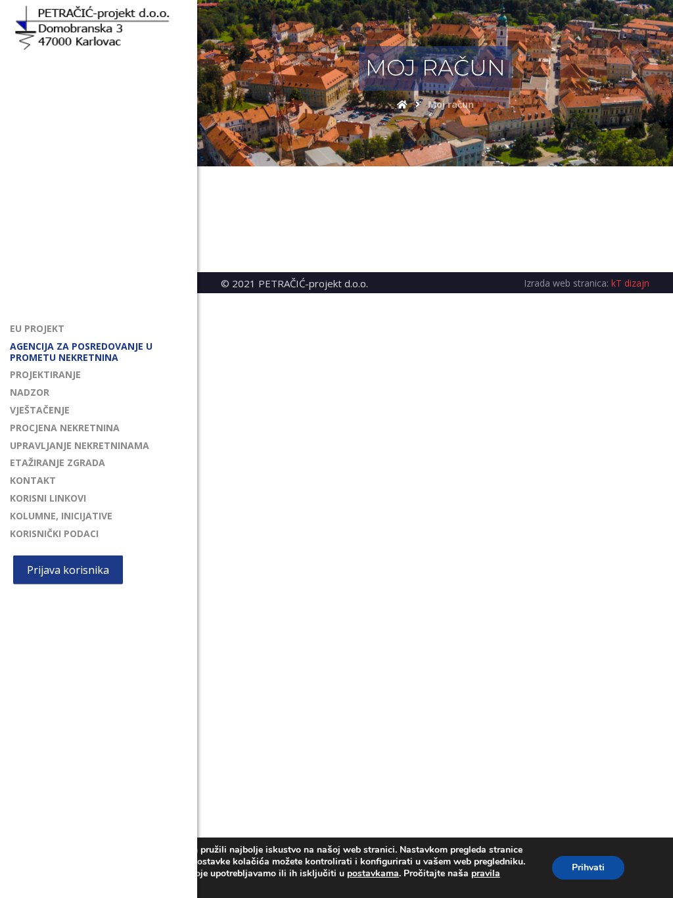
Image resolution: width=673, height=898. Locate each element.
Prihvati (588, 867)
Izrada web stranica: (566, 283)
